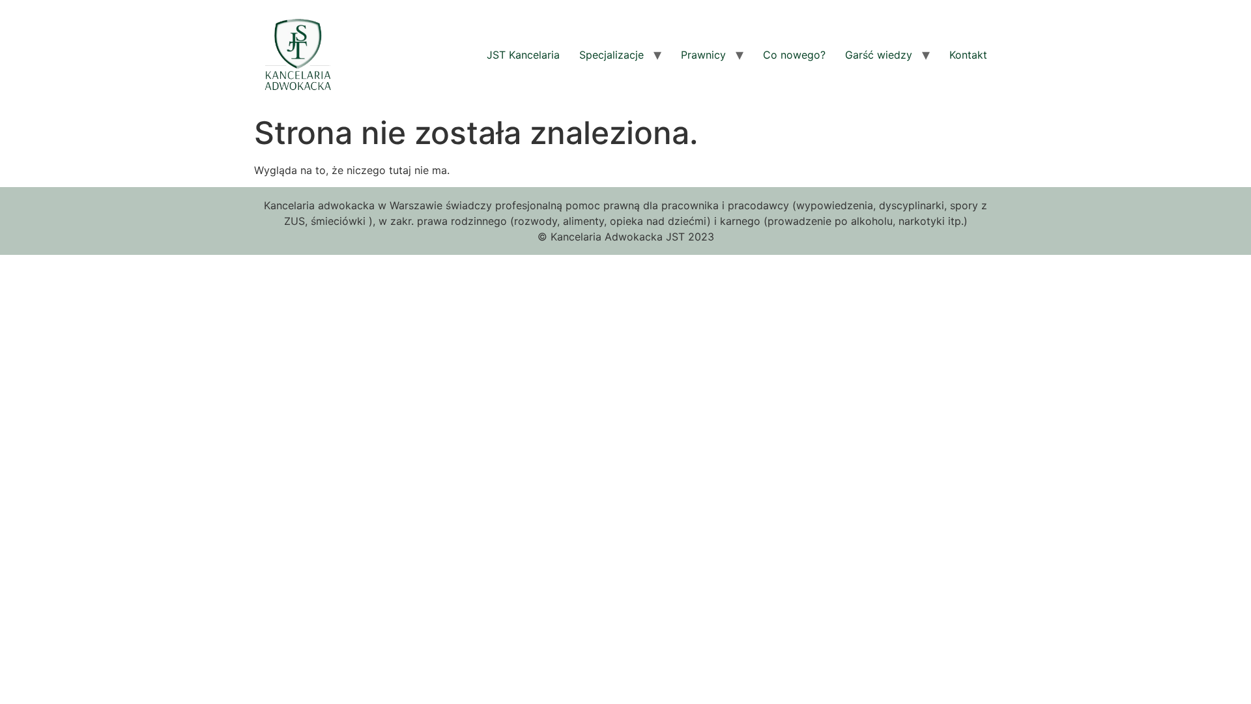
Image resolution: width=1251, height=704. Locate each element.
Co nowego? (794, 54)
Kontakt (968, 54)
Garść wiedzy (878, 54)
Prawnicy (703, 54)
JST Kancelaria (523, 54)
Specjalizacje (611, 54)
